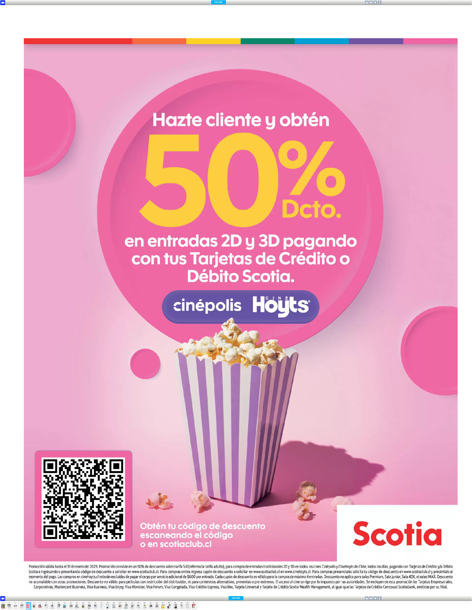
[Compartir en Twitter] (375, 4)
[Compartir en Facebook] (380, 4)
